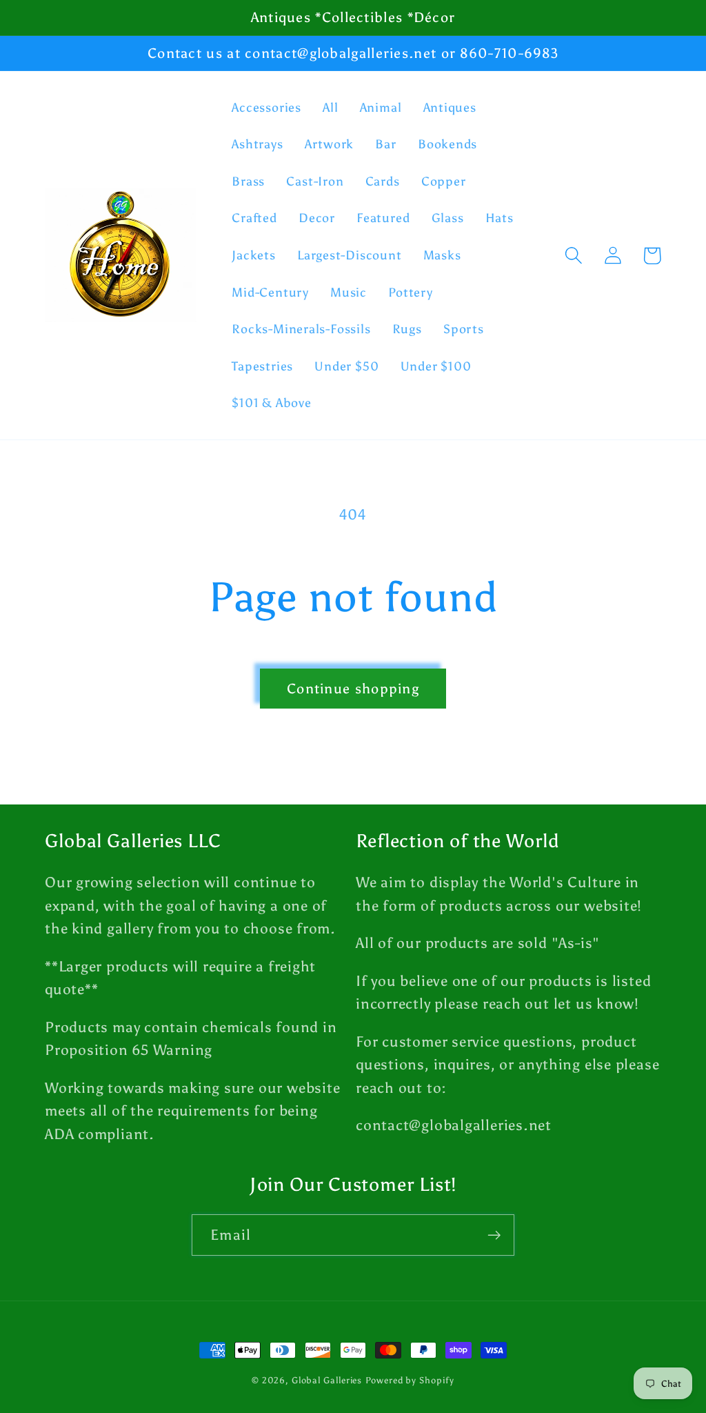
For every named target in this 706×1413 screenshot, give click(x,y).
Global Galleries (327, 1380)
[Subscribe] (494, 1235)
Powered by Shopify (409, 1380)
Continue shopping (353, 688)
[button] (573, 255)
